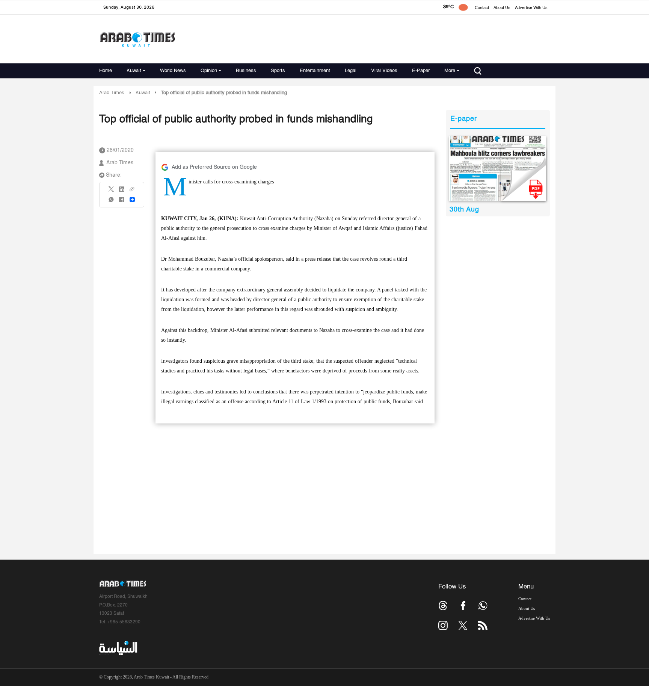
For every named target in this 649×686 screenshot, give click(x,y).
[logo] (137, 39)
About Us (502, 8)
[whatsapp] (111, 202)
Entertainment (315, 70)
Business (246, 70)
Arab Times (111, 92)
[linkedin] (121, 191)
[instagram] (443, 625)
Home (105, 70)
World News (173, 70)
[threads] (443, 605)
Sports (278, 70)
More (449, 70)
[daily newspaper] (497, 168)
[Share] (132, 199)
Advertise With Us (531, 8)
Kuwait (134, 70)
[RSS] (483, 625)
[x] (463, 625)
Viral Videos (384, 70)
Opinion (209, 70)
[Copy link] (132, 191)
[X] (111, 191)
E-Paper (421, 70)
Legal (350, 70)
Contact (482, 8)
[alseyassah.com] (117, 648)
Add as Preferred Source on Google (214, 167)
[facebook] (121, 202)
